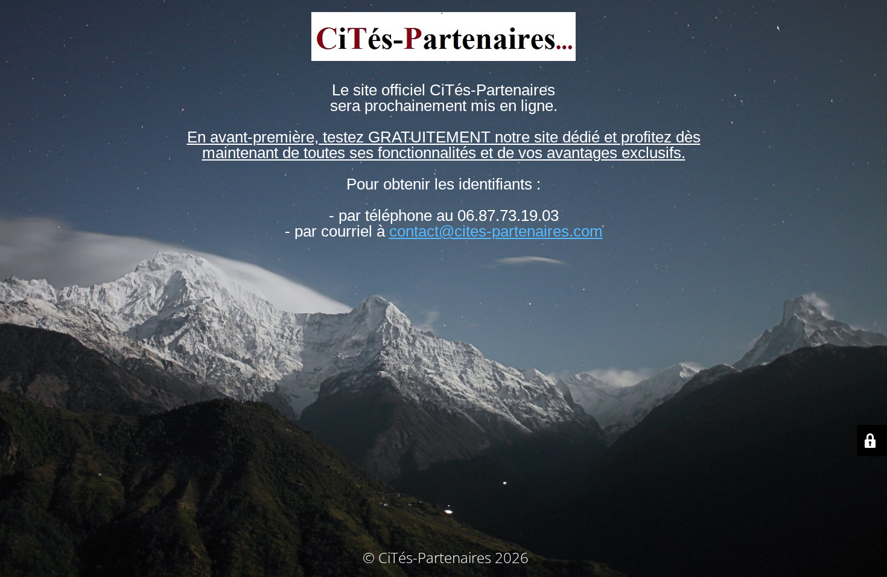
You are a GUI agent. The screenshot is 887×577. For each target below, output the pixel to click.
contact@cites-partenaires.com (496, 231)
